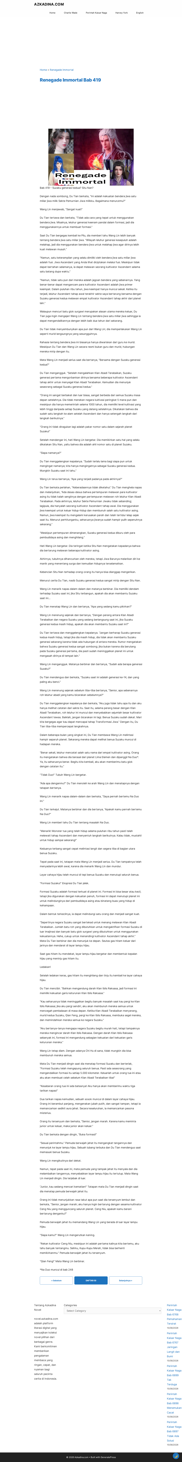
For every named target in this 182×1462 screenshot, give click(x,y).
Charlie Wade (70, 12)
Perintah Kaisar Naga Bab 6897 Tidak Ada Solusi (174, 1431)
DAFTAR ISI (91, 1280)
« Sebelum (56, 1280)
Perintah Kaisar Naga (96, 12)
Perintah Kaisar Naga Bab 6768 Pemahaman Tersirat (174, 1314)
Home (52, 12)
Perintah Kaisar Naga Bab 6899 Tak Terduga (174, 1375)
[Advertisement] (91, 40)
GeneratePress (108, 1457)
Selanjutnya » (125, 1280)
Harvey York (121, 12)
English (140, 12)
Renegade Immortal (62, 69)
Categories (70, 1305)
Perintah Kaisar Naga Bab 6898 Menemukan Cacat (174, 1403)
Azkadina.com (49, 4)
